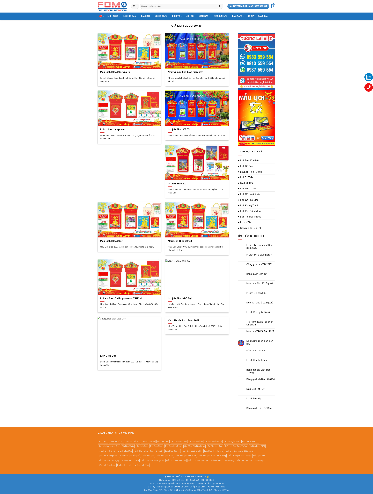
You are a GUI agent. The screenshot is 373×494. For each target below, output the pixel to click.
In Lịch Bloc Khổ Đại (180, 298)
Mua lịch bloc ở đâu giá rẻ (259, 302)
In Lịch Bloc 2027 (178, 183)
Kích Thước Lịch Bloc (143, 451)
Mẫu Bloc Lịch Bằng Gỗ (130, 456)
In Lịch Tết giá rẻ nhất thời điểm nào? (259, 246)
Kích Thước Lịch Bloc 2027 (183, 320)
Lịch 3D (159, 451)
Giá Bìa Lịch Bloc (214, 446)
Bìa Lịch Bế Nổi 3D (214, 441)
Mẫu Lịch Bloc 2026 (130, 460)
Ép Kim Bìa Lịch (124, 465)
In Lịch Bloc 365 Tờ (179, 129)
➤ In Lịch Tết (244, 222)
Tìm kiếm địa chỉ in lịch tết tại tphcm (259, 323)
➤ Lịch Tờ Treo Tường (249, 216)
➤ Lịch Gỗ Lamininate (249, 194)
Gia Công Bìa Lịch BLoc (194, 446)
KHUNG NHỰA (220, 16)
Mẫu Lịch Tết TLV (255, 389)
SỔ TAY (251, 16)
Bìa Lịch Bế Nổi (196, 441)
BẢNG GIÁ (263, 16)
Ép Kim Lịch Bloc (141, 465)
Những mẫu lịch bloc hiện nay (185, 72)
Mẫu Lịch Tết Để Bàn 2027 (260, 331)
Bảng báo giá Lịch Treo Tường (258, 371)
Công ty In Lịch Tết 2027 (259, 264)
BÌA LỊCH (145, 16)
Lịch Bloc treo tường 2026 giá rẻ (239, 451)
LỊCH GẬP (203, 16)
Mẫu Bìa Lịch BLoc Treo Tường (212, 456)
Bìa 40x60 (102, 441)
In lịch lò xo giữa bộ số (258, 312)
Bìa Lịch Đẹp (142, 446)
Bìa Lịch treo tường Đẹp (108, 446)
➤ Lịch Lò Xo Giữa (247, 188)
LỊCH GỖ (190, 16)
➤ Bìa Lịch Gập (246, 183)
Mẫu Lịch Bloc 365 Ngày (108, 460)
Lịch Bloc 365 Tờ (172, 451)
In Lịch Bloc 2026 (257, 446)
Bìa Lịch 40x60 (148, 441)
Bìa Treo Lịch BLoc (173, 446)
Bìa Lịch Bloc (163, 441)
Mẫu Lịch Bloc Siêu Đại (198, 460)
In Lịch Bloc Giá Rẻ (106, 451)
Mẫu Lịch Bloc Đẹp (106, 465)
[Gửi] (220, 6)
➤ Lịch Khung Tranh (248, 205)
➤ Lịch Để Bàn (245, 166)
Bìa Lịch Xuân (128, 446)
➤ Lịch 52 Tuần (246, 177)
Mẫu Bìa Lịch (148, 456)
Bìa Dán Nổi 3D (132, 441)
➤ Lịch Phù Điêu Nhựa (249, 211)
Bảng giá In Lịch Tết (256, 274)
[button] (273, 6)
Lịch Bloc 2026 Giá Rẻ (192, 451)
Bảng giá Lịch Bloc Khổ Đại (260, 379)
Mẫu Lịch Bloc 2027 (111, 241)
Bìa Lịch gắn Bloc (232, 441)
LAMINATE (237, 16)
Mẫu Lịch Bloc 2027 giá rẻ (115, 72)
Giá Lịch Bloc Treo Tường (236, 446)
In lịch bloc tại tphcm (112, 129)
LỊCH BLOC (113, 16)
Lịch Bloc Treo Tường (213, 451)
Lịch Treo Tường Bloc (107, 456)
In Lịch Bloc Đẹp (125, 451)
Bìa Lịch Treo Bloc (250, 441)
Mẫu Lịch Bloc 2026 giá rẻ (152, 460)
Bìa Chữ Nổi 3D (116, 441)
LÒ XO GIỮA (161, 16)
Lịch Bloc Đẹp (108, 355)
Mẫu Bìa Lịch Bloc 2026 (186, 456)
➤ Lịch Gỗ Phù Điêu (248, 200)
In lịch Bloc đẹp (254, 398)
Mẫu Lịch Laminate (256, 350)
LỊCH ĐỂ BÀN (129, 16)
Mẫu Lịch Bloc (259, 456)
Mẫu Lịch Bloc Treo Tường (222, 460)
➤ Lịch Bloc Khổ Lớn (248, 160)
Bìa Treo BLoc (156, 446)
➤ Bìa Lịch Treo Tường (250, 172)
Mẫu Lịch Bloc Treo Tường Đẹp (250, 460)
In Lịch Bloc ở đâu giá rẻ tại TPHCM (121, 298)
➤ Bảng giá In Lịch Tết (249, 228)
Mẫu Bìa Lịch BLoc (165, 456)
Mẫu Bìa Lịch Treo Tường (239, 456)
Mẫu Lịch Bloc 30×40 (180, 241)
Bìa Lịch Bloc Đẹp (179, 441)
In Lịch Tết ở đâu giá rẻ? (259, 254)
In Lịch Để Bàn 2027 (257, 293)
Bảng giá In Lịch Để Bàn (259, 408)
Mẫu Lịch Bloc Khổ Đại (176, 460)
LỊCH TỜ (176, 16)
